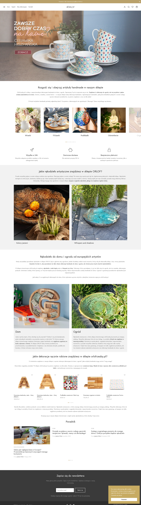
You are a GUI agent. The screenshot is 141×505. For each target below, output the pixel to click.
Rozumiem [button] (124, 499)
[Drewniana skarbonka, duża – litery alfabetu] (47, 382)
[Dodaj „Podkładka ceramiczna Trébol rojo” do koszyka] (78, 378)
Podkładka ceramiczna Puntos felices (114, 396)
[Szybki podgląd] (32, 382)
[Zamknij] (139, 1)
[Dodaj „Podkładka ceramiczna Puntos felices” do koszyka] (124, 378)
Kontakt (31, 7)
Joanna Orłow (20, 457)
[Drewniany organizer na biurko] (93, 382)
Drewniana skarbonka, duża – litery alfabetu (47, 396)
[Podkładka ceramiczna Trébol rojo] (70, 382)
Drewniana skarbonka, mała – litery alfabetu (23, 396)
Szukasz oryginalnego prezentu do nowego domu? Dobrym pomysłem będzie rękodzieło (107, 432)
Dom (8, 7)
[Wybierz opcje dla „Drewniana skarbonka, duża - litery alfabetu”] (55, 378)
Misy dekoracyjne (22, 7)
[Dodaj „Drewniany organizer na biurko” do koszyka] (101, 378)
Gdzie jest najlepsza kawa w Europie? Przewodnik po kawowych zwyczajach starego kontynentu (31, 452)
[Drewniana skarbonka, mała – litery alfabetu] (24, 382)
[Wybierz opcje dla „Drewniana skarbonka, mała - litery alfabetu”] (32, 378)
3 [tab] (71, 402)
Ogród (13, 7)
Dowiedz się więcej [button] (116, 495)
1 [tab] (68, 402)
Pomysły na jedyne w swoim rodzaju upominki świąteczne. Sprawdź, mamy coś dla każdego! (69, 432)
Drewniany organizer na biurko (91, 395)
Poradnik (70, 421)
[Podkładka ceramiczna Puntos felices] (116, 382)
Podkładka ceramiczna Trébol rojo (69, 395)
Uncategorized (19, 447)
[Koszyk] (137, 7)
